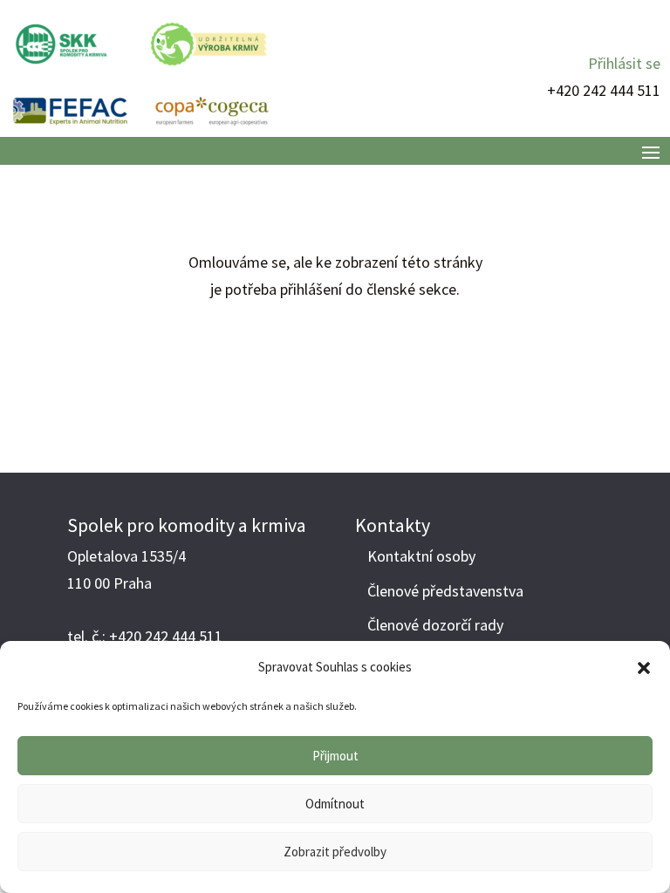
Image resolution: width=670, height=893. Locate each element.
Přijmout (335, 755)
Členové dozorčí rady (435, 625)
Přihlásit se (624, 63)
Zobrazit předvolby (335, 851)
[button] (644, 668)
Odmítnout (335, 803)
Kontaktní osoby (421, 556)
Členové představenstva (445, 591)
